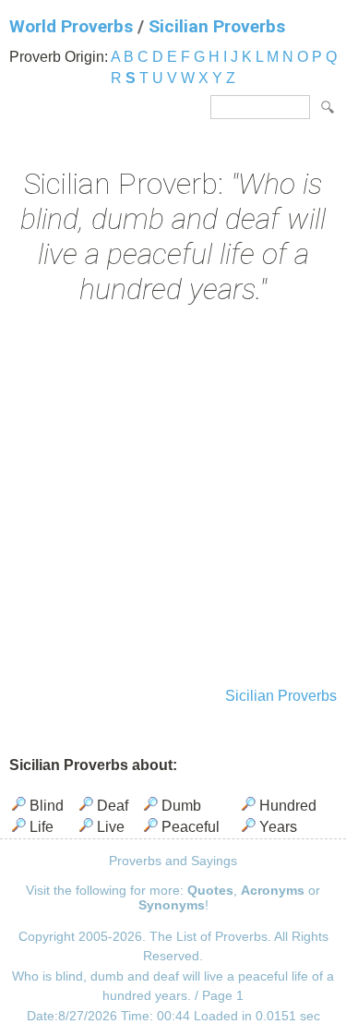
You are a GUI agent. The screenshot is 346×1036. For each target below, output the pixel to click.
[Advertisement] (173, 498)
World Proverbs (71, 26)
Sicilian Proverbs (217, 26)
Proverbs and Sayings (173, 860)
